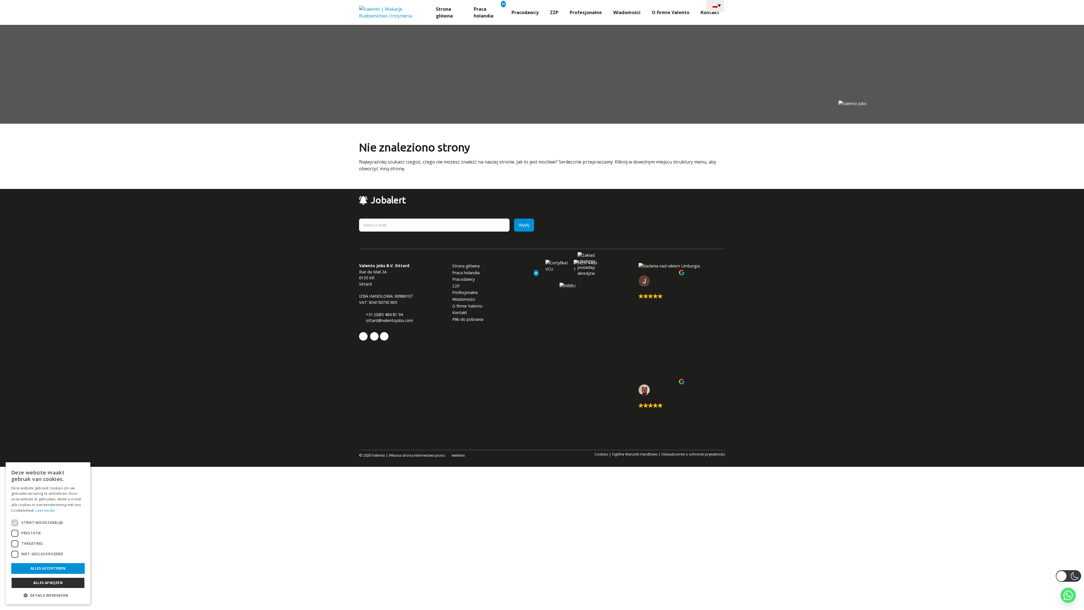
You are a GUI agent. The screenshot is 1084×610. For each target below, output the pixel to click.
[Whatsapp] (1068, 595)
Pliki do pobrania (467, 319)
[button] (48, 595)
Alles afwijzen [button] (48, 582)
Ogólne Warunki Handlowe (634, 454)
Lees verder (45, 510)
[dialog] (48, 533)
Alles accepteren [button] (47, 568)
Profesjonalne (586, 12)
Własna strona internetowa (411, 455)
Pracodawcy (525, 12)
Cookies (601, 454)
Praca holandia (483, 12)
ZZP (554, 12)
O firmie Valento (670, 12)
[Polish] (715, 5)
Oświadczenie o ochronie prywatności (693, 454)
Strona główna (444, 12)
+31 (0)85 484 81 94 (384, 314)
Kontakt (710, 12)
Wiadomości (627, 12)
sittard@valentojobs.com (389, 320)
